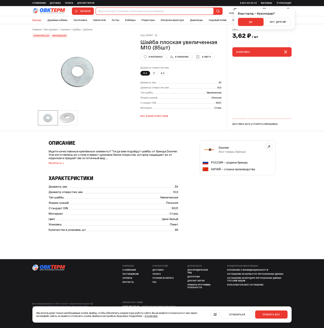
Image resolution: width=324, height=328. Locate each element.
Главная (37, 29)
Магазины (266, 3)
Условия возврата (163, 278)
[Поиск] (217, 11)
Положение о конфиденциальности (247, 270)
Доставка (55, 3)
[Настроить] (215, 314)
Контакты (128, 282)
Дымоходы (196, 20)
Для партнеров (85, 3)
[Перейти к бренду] (269, 147)
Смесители (99, 20)
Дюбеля (87, 29)
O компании (39, 3)
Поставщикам (131, 274)
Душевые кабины (57, 20)
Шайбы (77, 29)
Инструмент (51, 29)
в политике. (151, 316)
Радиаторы (148, 20)
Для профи (193, 277)
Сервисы (127, 278)
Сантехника (80, 20)
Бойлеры (130, 20)
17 (154, 73)
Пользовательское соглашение (245, 285)
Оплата (69, 3)
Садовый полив (217, 20)
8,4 (163, 73)
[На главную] (48, 11)
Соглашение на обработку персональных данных (255, 274)
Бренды (36, 20)
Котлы (115, 20)
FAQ (154, 282)
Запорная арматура (172, 20)
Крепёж (65, 29)
